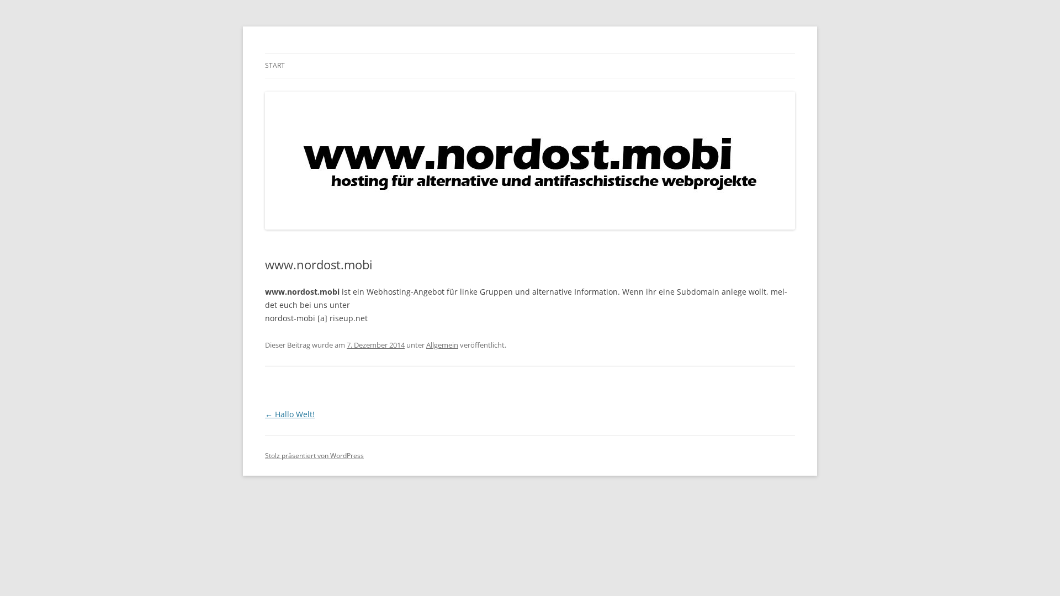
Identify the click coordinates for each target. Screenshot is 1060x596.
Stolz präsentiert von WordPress (314, 455)
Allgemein (442, 345)
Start (275, 65)
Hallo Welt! (290, 414)
